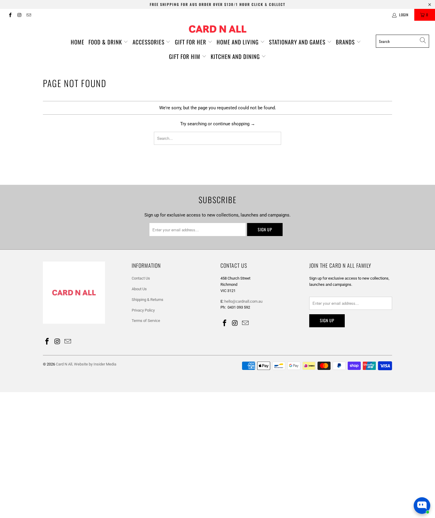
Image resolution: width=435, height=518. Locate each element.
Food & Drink (105, 42)
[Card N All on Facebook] (9, 15)
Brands (346, 42)
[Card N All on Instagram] (19, 15)
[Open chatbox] (422, 505)
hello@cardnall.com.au (243, 301)
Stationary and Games (298, 42)
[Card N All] (217, 29)
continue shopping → (234, 123)
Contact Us (141, 278)
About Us (139, 289)
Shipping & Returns (147, 299)
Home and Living (238, 42)
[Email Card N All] (28, 15)
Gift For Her (191, 42)
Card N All (64, 364)
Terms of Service (146, 320)
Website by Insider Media (95, 364)
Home (77, 42)
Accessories (149, 42)
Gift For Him (185, 56)
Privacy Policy (143, 310)
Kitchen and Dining (236, 56)
